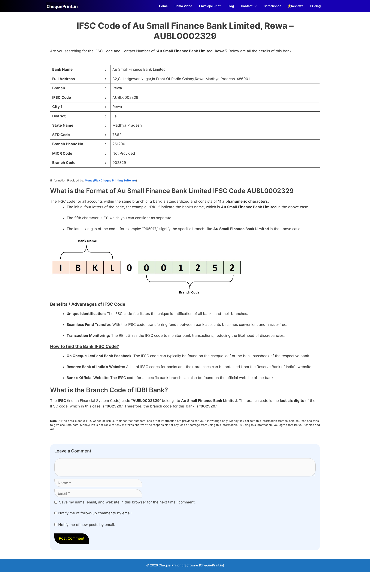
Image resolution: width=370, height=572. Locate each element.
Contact (246, 6)
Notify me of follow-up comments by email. (95, 513)
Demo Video (183, 6)
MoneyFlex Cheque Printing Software (110, 180)
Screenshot (272, 6)
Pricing (315, 6)
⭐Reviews (295, 6)
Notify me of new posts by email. (86, 525)
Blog (230, 6)
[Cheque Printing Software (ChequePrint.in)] (63, 6)
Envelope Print (210, 6)
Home (163, 6)
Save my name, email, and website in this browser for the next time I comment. (127, 502)
